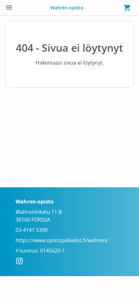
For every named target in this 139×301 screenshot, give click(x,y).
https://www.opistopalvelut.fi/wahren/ (62, 240)
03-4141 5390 (32, 230)
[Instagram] (21, 261)
